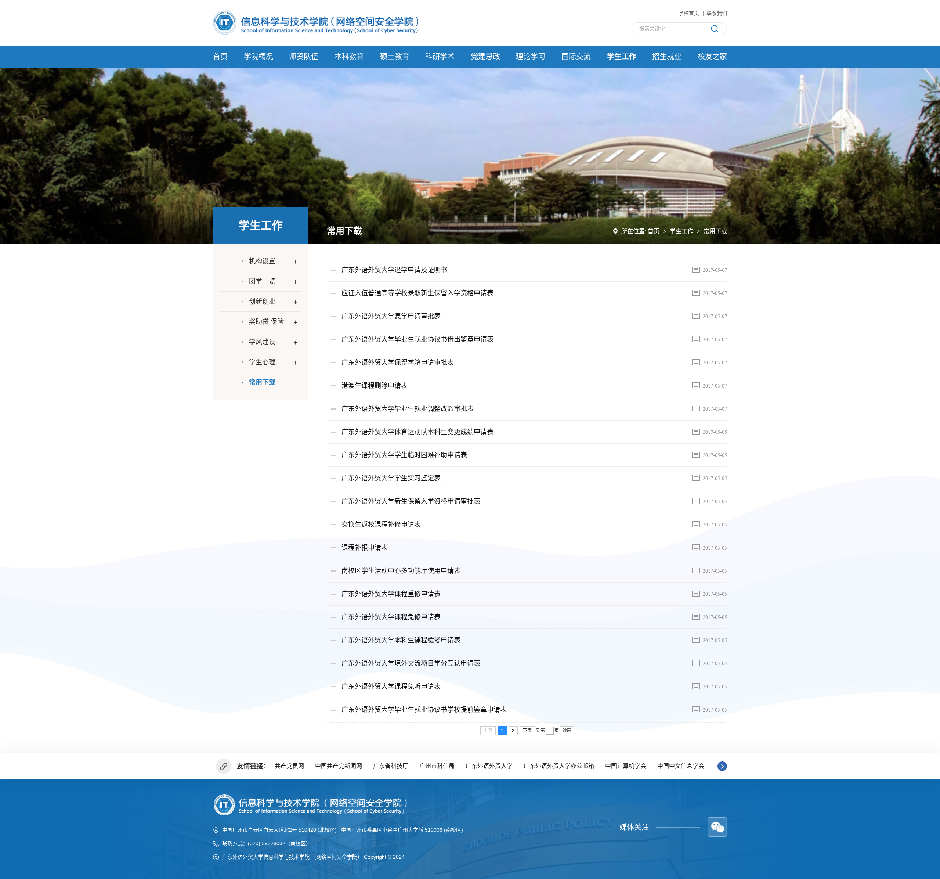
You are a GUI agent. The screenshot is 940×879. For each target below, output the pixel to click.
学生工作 (681, 231)
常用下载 (715, 231)
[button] (722, 766)
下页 (527, 730)
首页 (653, 231)
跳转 (567, 730)
